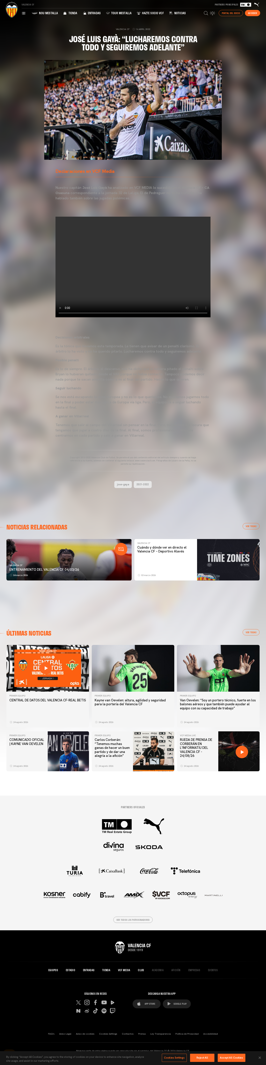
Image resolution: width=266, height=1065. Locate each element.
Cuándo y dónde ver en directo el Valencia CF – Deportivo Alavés (162, 549)
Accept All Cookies (231, 1057)
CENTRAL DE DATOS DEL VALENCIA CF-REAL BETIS (47, 700)
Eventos (213, 970)
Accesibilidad (210, 1033)
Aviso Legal (65, 1033)
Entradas (94, 13)
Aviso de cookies (85, 1033)
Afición (176, 970)
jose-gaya (123, 484)
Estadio (70, 970)
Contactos (128, 1033)
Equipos (53, 970)
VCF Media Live (188, 735)
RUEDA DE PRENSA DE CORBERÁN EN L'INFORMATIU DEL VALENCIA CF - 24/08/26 (196, 748)
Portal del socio (231, 13)
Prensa (142, 1033)
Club (141, 970)
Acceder (252, 13)
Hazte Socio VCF (152, 13)
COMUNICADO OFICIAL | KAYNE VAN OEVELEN (26, 742)
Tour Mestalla (120, 13)
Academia (158, 970)
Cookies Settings (108, 1033)
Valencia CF (15, 565)
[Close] (259, 1057)
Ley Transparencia (160, 1033)
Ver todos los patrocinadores (133, 920)
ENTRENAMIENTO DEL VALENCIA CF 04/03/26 (44, 569)
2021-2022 (143, 484)
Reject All (202, 1057)
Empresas (194, 970)
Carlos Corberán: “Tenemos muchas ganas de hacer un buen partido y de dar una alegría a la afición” (112, 748)
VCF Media (124, 970)
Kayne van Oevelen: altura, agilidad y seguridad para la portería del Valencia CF (130, 702)
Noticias (180, 13)
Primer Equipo (17, 695)
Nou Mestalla (48, 13)
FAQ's (51, 1033)
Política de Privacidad (187, 1033)
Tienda (72, 13)
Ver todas (251, 526)
